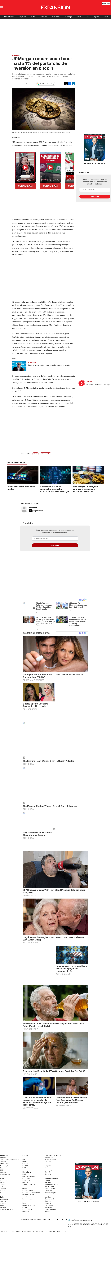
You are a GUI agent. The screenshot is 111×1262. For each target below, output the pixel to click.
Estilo (24, 1174)
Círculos (3, 1203)
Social (24, 1207)
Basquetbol (49, 1186)
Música (25, 1182)
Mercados (16, 55)
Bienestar (48, 1207)
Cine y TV (26, 1180)
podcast (89, 381)
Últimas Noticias (9, 17)
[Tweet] (66, 83)
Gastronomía (50, 1199)
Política (33, 17)
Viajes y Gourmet (6, 1209)
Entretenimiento (28, 1176)
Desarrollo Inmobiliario (31, 1192)
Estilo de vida (27, 1168)
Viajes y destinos (51, 1203)
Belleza (3, 1207)
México (3, 1182)
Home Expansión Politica (9, 1159)
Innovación (49, 1157)
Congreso (4, 1184)
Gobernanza (27, 1209)
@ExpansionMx (37, 511)
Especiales (49, 1174)
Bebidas (48, 1201)
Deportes (26, 1178)
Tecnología (68, 17)
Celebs (25, 1165)
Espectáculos (5, 1199)
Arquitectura (27, 1197)
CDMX (2, 1186)
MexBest (48, 1197)
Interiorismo (27, 1199)
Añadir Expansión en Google (47, 84)
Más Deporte (50, 1188)
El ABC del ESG (50, 1159)
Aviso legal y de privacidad (32, 1231)
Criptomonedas (45, 454)
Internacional (56, 17)
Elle (23, 1159)
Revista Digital (106, 3)
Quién (2, 1197)
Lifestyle (48, 1190)
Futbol (47, 1180)
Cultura (25, 1155)
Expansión (4, 1155)
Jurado (47, 1211)
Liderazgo (49, 1170)
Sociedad (3, 1193)
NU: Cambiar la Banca (94, 163)
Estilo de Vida (50, 1209)
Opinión (3, 1191)
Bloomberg (33, 507)
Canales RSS (50, 1231)
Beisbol (48, 1182)
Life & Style (26, 1172)
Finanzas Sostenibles (53, 1155)
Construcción (27, 1190)
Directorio (61, 1231)
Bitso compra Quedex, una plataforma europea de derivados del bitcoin (85, 489)
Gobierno (3, 1180)
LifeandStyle (5, 1174)
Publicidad (4, 1231)
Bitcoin (35, 454)
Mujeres (96, 17)
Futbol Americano (51, 1184)
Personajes (49, 1205)
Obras (79, 17)
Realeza (3, 1201)
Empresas (23, 17)
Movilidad (26, 1211)
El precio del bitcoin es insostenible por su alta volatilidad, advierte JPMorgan (54, 489)
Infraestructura (28, 1195)
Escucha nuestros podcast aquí (98, 384)
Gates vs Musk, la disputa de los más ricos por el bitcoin (49, 365)
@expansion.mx (58, 1219)
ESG (87, 17)
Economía (44, 17)
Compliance (15, 1231)
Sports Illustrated (51, 1178)
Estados (3, 1188)
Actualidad (49, 1168)
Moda (2, 1205)
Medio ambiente (28, 1205)
